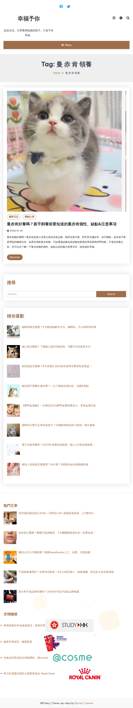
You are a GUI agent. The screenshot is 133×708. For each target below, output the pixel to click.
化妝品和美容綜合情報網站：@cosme (26, 657)
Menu (68, 45)
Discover (15, 257)
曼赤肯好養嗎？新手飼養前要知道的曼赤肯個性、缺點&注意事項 (62, 223)
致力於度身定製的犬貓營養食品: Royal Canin (29, 673)
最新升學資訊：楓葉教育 (18, 641)
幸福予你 (29, 18)
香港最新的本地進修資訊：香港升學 (24, 625)
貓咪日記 (14, 216)
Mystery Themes (84, 703)
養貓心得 (29, 216)
